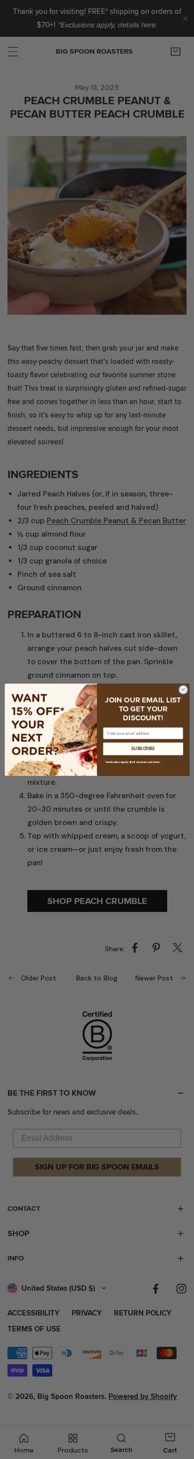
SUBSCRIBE (143, 748)
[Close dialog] (183, 690)
